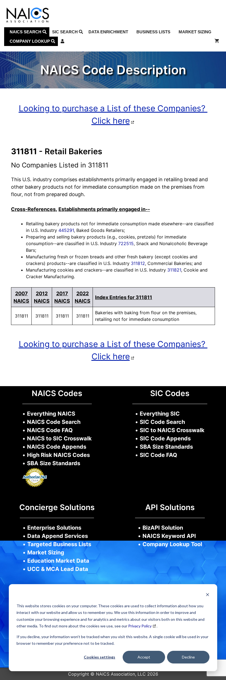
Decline (188, 657)
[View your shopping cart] (217, 41)
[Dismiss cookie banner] (207, 595)
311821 (174, 270)
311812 (138, 263)
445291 (66, 230)
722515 (126, 243)
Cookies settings (99, 657)
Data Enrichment (108, 31)
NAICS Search (26, 31)
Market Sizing (195, 31)
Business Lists (153, 31)
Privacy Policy (140, 626)
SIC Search (65, 31)
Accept (144, 657)
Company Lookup (30, 41)
